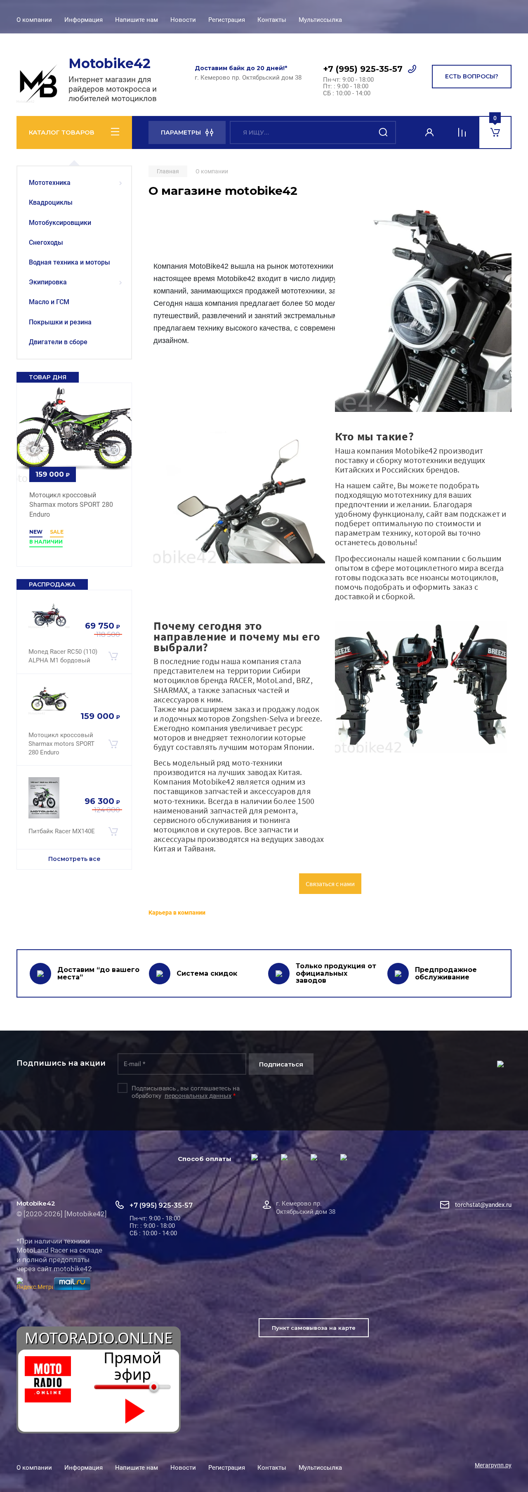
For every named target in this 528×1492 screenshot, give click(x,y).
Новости (183, 20)
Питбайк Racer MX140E (61, 831)
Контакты (271, 20)
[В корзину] (113, 656)
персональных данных (198, 1095)
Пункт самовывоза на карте (314, 1327)
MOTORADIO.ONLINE (98, 1338)
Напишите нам (136, 20)
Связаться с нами (330, 884)
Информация (83, 20)
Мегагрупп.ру (493, 1465)
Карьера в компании (176, 912)
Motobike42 (109, 63)
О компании (34, 20)
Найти (383, 132)
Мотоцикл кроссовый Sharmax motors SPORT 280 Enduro (71, 505)
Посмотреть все (74, 859)
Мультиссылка (320, 20)
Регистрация (226, 20)
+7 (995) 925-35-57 (363, 69)
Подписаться (281, 1064)
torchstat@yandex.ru (483, 1204)
